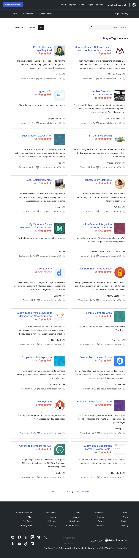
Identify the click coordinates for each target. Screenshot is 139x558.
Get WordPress (12, 5)
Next (52, 491)
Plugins (101, 521)
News (125, 517)
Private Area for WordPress (96, 357)
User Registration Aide (39, 179)
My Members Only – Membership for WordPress (36, 226)
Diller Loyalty (44, 268)
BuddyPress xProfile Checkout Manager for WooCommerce (34, 314)
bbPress (27, 521)
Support (76, 517)
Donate (51, 521)
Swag (52, 525)
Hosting (124, 521)
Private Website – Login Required (42, 49)
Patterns (100, 525)
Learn (77, 512)
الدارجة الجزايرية (96, 541)
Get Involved (50, 512)
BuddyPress (25, 525)
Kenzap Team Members (98, 179)
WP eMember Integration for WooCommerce (97, 226)
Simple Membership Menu (37, 357)
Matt (29, 517)
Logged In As (44, 91)
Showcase (99, 512)
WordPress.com (24, 512)
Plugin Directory (121, 14)
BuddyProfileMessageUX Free (94, 401)
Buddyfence (45, 401)
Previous (85, 491)
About (125, 512)
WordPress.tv (73, 525)
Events (53, 517)
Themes (100, 517)
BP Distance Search (100, 135)
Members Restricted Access (95, 268)
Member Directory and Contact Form (101, 93)
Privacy (124, 525)
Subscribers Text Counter (37, 135)
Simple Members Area (99, 312)
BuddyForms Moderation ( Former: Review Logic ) (97, 447)
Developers (75, 521)
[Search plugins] (91, 27)
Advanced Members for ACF (35, 445)
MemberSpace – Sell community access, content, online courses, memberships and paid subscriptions (93, 49)
